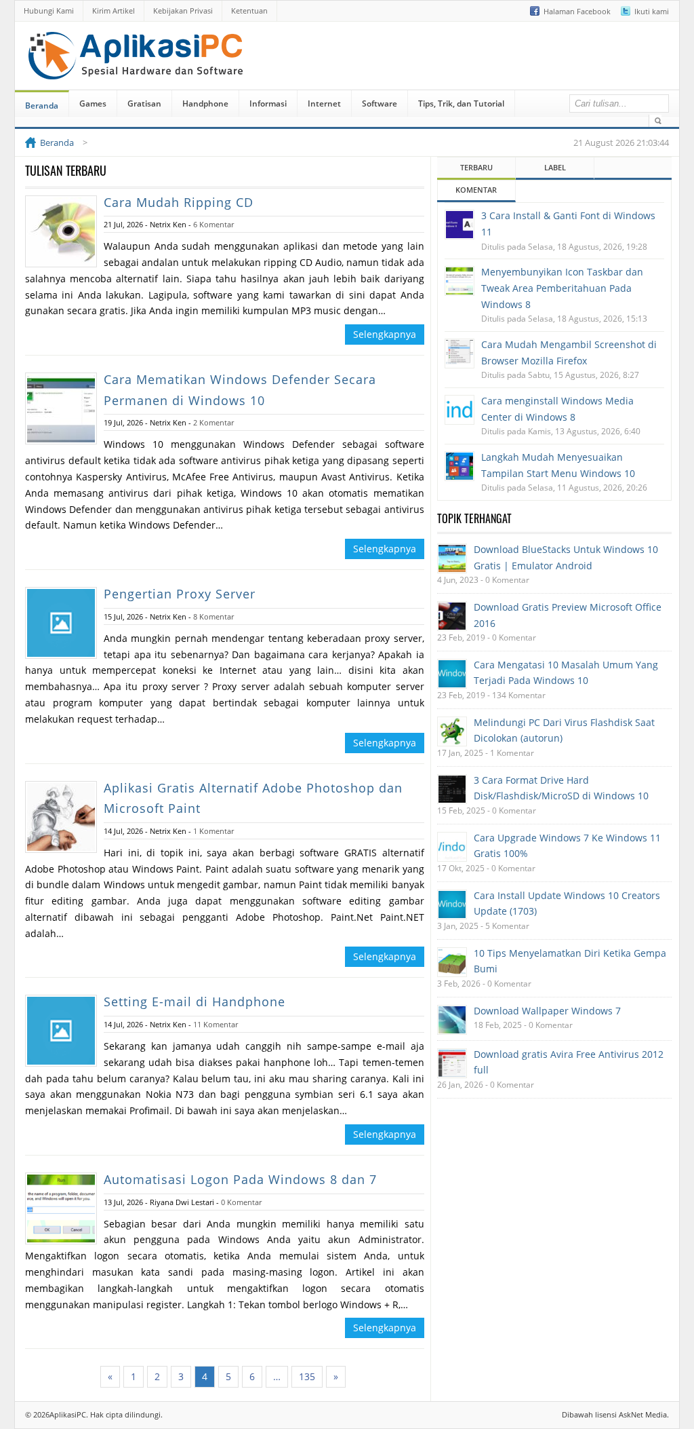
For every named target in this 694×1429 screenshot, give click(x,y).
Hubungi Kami (49, 10)
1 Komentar (213, 831)
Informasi (268, 103)
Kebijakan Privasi (183, 10)
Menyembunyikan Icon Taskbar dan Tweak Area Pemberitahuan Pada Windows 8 (562, 288)
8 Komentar (213, 616)
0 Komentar (241, 1202)
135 (307, 1376)
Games (92, 103)
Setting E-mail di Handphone (194, 1001)
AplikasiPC (67, 1414)
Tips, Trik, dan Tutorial (461, 103)
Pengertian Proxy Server (180, 594)
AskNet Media (643, 1414)
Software (379, 103)
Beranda (41, 105)
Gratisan (144, 103)
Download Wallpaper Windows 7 (547, 1010)
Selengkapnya (384, 334)
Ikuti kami (651, 11)
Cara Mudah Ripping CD (178, 202)
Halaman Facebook (577, 11)
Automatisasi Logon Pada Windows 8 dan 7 (240, 1179)
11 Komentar (215, 1024)
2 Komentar (213, 422)
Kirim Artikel (113, 10)
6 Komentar (213, 224)
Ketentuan (249, 10)
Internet (324, 103)
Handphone (205, 103)
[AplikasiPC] (136, 70)
